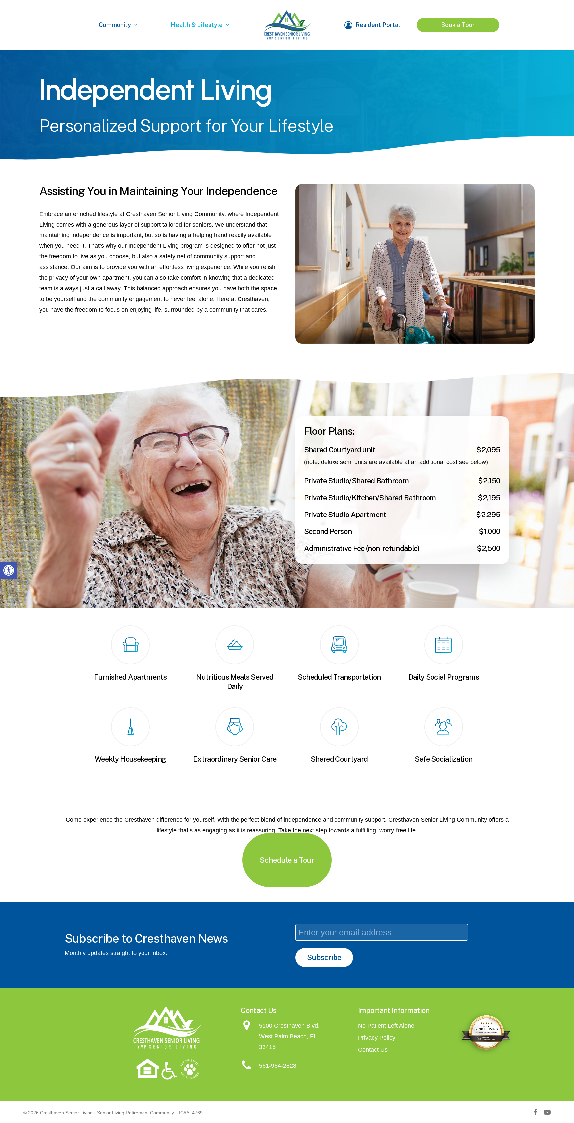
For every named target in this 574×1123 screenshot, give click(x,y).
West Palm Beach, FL (288, 1036)
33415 (267, 1047)
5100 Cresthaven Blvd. (289, 1025)
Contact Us (373, 1049)
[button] (8, 570)
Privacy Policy (376, 1037)
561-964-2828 (277, 1065)
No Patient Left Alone (386, 1025)
